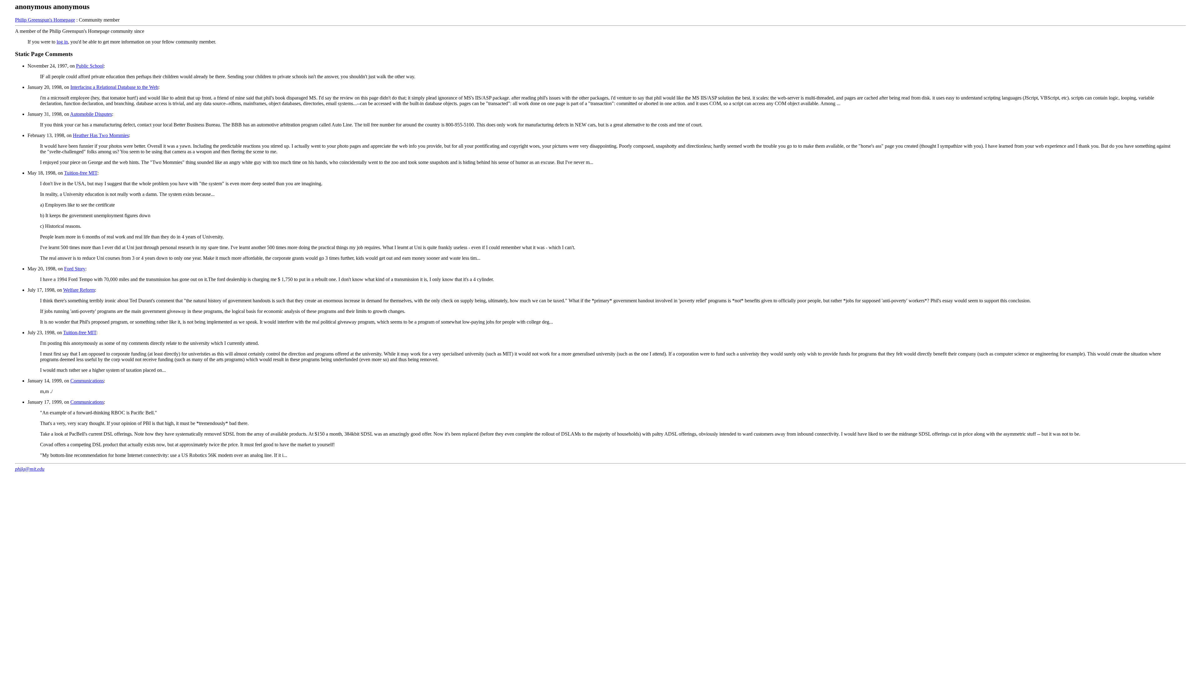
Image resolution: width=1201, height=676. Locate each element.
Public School (90, 66)
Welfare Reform (79, 290)
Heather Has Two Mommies (101, 135)
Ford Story (74, 268)
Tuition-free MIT (80, 173)
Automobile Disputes (91, 114)
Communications (87, 380)
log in (62, 41)
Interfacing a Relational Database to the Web (114, 87)
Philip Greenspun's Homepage (45, 20)
